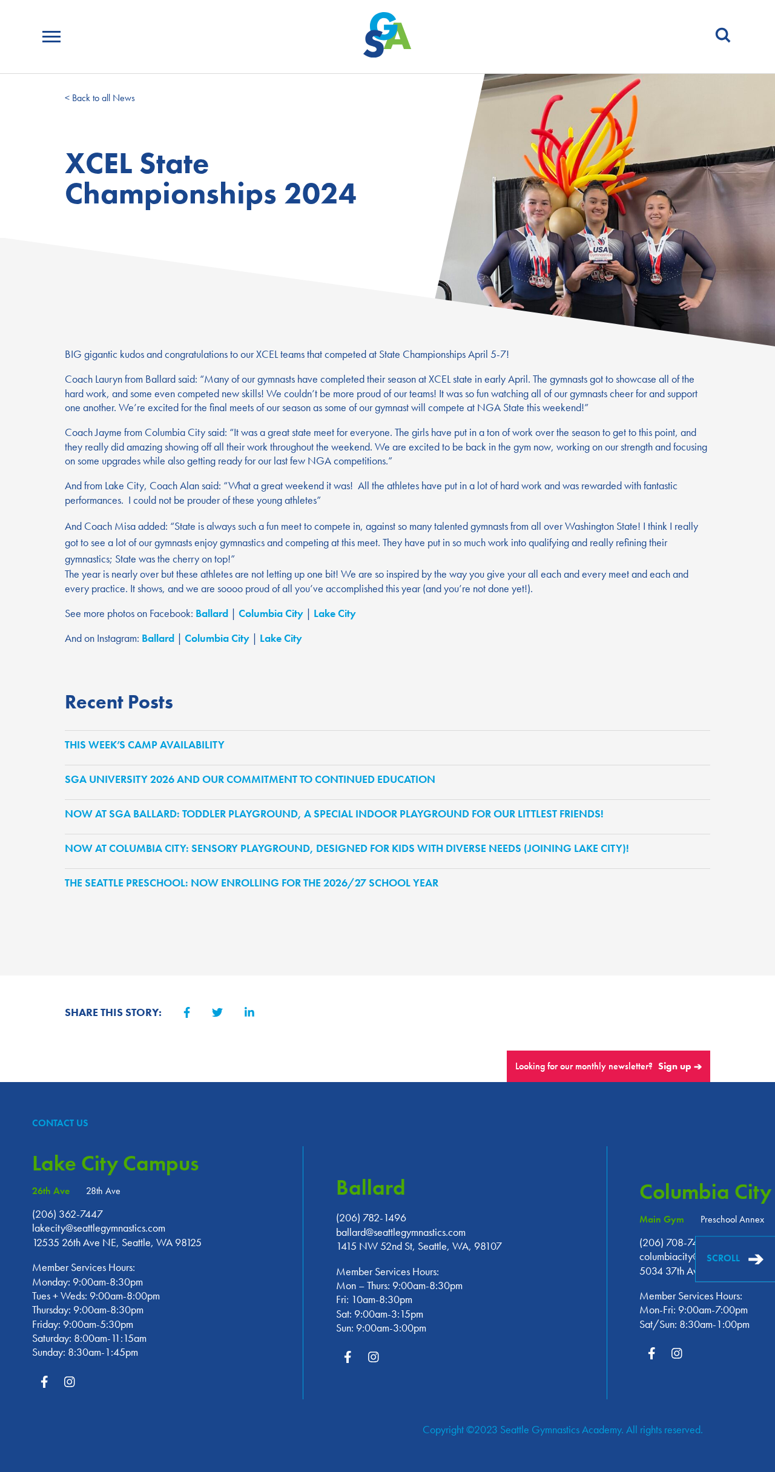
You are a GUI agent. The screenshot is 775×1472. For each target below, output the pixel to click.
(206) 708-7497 (674, 1242)
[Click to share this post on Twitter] (217, 1013)
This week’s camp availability (148, 744)
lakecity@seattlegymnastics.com (98, 1228)
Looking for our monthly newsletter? (608, 1066)
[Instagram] (70, 1382)
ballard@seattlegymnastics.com (401, 1232)
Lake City (335, 613)
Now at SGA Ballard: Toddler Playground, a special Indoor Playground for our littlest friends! (337, 813)
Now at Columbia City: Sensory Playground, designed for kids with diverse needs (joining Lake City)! (350, 848)
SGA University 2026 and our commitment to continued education (253, 779)
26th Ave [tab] (51, 1191)
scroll (735, 1259)
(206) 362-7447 (67, 1214)
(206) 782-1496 (371, 1217)
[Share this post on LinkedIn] (249, 1013)
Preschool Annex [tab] (732, 1220)
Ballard (212, 613)
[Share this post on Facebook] (187, 1013)
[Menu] (51, 38)
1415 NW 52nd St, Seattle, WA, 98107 (419, 1246)
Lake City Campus (115, 1163)
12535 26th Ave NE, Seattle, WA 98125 (117, 1242)
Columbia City (271, 613)
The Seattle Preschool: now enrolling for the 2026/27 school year (254, 882)
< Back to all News (100, 97)
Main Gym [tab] (661, 1220)
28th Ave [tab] (103, 1191)
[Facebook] (44, 1382)
